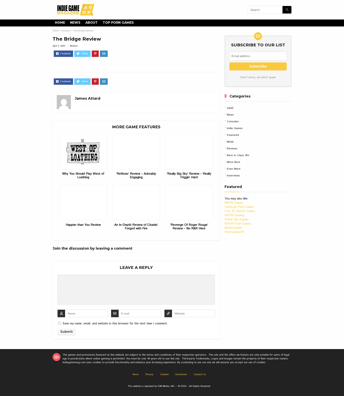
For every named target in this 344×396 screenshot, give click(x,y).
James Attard (87, 98)
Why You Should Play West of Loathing (83, 175)
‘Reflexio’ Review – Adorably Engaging (136, 175)
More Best (233, 162)
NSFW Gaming (234, 215)
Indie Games (235, 128)
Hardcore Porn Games (239, 207)
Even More (233, 169)
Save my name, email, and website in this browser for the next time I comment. (115, 323)
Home (60, 22)
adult (230, 108)
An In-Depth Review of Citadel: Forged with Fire (136, 226)
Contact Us (200, 374)
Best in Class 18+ (238, 155)
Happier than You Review (83, 225)
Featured (233, 135)
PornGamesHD (234, 232)
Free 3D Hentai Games (240, 211)
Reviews (66, 30)
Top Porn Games (118, 22)
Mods (230, 142)
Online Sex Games (237, 219)
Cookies (164, 374)
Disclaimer (181, 374)
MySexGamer (233, 228)
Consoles (233, 122)
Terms (135, 374)
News (75, 22)
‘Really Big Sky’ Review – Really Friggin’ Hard (189, 175)
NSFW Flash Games (238, 224)
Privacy (149, 374)
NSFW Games (234, 203)
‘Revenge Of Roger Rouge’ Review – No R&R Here (189, 226)
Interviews (233, 176)
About (91, 22)
